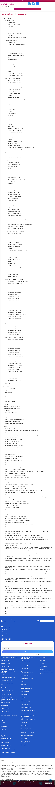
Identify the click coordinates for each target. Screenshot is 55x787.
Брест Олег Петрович (11, 412)
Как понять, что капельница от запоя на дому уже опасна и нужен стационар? (26, 531)
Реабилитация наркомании (15, 128)
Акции (7, 390)
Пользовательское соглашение (11, 408)
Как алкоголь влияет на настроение (15, 469)
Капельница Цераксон (14, 367)
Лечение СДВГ (12, 263)
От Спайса (10, 115)
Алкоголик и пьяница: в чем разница (15, 512)
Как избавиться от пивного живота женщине (17, 520)
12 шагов (10, 122)
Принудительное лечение (15, 53)
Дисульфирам (11, 181)
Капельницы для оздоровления (14, 279)
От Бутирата (11, 117)
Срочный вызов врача (47, 620)
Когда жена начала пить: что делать (15, 473)
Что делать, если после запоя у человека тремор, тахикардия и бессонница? (26, 564)
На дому (10, 49)
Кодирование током (13, 198)
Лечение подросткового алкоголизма (18, 61)
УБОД (9, 71)
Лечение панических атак (15, 244)
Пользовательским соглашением (34, 783)
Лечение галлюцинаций (14, 267)
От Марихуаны (12, 109)
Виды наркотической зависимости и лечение (17, 514)
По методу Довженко (13, 162)
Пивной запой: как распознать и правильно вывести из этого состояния (24, 471)
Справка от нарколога (13, 97)
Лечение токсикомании (14, 145)
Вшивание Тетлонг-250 (14, 192)
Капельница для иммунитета (15, 285)
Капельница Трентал (13, 369)
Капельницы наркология (12, 323)
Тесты (4, 611)
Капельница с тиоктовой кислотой (17, 312)
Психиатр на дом (12, 235)
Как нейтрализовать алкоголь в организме (16, 529)
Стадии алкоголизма (10, 450)
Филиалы (42, 669)
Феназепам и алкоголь (11, 443)
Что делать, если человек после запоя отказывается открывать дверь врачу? (26, 571)
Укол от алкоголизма (13, 175)
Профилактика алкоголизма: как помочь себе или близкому (21, 430)
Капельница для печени (14, 290)
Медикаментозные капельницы (14, 337)
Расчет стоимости (10, 401)
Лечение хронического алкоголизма (17, 46)
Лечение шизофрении (14, 246)
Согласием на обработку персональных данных (15, 783)
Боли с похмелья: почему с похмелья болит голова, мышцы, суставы (23, 490)
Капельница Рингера (13, 352)
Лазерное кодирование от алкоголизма (18, 190)
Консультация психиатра (14, 233)
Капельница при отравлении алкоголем (18, 326)
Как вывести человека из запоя (13, 465)
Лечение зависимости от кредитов (17, 255)
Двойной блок (11, 188)
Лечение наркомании (11, 102)
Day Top (10, 124)
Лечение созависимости (14, 89)
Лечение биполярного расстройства (17, 259)
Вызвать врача (27, 9)
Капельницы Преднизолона (15, 339)
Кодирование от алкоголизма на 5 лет (18, 222)
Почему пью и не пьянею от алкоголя (15, 516)
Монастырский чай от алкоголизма (14, 522)
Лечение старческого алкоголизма (17, 66)
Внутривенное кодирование (15, 226)
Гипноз (9, 57)
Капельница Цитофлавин (14, 320)
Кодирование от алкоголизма (13, 160)
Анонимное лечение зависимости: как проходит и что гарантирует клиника (25, 605)
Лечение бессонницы (13, 270)
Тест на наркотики (12, 143)
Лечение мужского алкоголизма (16, 64)
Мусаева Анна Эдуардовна (12, 417)
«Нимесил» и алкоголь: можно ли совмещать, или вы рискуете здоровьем (25, 553)
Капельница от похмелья (14, 28)
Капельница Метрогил (14, 378)
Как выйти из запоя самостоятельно (15, 452)
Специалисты (6, 410)
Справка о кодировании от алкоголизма (16, 518)
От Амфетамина (12, 113)
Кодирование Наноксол (14, 213)
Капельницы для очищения (13, 308)
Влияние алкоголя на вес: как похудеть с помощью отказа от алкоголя (24, 537)
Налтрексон (11, 155)
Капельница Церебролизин (15, 365)
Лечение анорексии (13, 257)
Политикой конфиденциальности (9, 784)
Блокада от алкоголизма (14, 196)
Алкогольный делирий (11, 447)
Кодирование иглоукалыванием (16, 170)
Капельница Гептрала (13, 359)
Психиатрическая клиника (15, 238)
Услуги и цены (7, 18)
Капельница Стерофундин (15, 371)
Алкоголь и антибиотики (12, 507)
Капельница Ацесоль (13, 334)
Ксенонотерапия (12, 59)
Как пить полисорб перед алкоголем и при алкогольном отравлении (24, 435)
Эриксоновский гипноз (14, 194)
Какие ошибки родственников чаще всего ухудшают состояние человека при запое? (28, 558)
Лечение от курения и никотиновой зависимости (21, 147)
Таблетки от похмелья (11, 432)
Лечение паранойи (13, 274)
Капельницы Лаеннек (13, 346)
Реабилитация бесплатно (15, 141)
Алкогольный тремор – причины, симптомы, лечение (19, 499)
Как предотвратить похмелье (13, 482)
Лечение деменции (13, 240)
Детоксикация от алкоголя (15, 33)
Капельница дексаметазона (15, 356)
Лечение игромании (13, 252)
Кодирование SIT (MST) (14, 209)
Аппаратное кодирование (15, 217)
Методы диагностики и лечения (14, 397)
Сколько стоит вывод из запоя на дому (15, 488)
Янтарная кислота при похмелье (14, 445)
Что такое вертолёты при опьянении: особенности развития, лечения (24, 494)
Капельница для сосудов (14, 294)
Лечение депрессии (13, 242)
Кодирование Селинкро (14, 215)
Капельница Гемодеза (14, 348)
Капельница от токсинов (14, 330)
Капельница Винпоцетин (14, 332)
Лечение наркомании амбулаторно (17, 149)
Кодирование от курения (14, 157)
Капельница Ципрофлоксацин (16, 361)
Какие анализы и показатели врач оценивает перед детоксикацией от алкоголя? (27, 576)
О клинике (6, 386)
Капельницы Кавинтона (14, 341)
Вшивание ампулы (13, 166)
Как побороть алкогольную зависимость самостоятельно (20, 524)
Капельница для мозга (14, 288)
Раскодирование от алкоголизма (16, 179)
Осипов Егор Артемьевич (12, 415)
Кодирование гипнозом (14, 177)
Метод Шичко (11, 126)
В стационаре (11, 22)
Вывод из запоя (9, 20)
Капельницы (8, 383)
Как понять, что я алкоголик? (13, 533)
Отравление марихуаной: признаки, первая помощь (19, 484)
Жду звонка (27, 651)
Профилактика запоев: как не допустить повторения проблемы (22, 535)
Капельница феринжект (14, 316)
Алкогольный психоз (11, 545)
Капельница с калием (13, 298)
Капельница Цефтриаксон (15, 363)
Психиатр (10, 248)
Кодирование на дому (14, 164)
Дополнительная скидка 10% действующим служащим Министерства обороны (27, 0)
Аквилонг (10, 183)
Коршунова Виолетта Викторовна (14, 419)
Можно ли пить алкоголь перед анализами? (17, 503)
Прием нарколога (12, 91)
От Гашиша (11, 107)
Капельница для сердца (14, 292)
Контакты (5, 404)
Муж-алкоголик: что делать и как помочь (16, 475)
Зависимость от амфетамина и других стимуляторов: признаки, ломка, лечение (26, 588)
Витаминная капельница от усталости (18, 281)
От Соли (10, 111)
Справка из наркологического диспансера (16, 486)
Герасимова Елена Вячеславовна (14, 423)
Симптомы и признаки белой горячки (15, 439)
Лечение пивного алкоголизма (16, 55)
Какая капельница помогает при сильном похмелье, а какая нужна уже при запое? (27, 569)
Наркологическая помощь (12, 78)
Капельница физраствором (15, 318)
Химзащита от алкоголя (14, 211)
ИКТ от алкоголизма (13, 200)
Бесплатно (10, 139)
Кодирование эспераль (14, 173)
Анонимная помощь (13, 84)
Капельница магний (13, 300)
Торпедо (10, 168)
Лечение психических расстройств (14, 231)
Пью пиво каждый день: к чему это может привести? (19, 543)
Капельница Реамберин (14, 373)
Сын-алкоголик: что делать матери (14, 460)
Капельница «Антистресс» (15, 310)
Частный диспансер (13, 137)
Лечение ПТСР (12, 265)
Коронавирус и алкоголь (12, 462)
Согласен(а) (48, 783)
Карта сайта (42, 675)
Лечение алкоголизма (11, 40)
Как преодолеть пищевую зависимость (16, 509)
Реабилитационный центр (15, 87)
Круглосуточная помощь (14, 82)
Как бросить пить (10, 454)
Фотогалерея (8, 392)
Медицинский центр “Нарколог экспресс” (8, 4)
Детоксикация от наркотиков (15, 73)
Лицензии (8, 394)
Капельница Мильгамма (14, 376)
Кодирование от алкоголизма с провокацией (20, 224)
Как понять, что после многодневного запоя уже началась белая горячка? (25, 574)
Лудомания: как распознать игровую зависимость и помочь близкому (24, 596)
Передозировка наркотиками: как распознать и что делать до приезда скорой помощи (28, 590)
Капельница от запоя (13, 31)
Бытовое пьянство (10, 428)
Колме (9, 207)
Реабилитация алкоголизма (15, 51)
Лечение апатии (12, 261)
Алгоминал (11, 185)
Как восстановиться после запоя (14, 456)
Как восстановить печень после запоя (15, 501)
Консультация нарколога (14, 80)
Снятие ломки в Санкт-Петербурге (9, 692)
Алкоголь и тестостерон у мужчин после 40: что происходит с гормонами (25, 550)
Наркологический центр (14, 93)
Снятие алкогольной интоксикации (17, 37)
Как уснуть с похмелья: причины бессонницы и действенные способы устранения (27, 497)
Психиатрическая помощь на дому (17, 250)
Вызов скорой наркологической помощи (19, 99)
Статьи (5, 426)
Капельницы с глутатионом (15, 344)
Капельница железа (13, 296)
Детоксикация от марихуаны (15, 75)
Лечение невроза (12, 272)
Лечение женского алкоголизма (16, 44)
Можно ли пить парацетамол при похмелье (17, 477)
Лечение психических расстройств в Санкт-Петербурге (29, 716)
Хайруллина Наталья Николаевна (14, 421)
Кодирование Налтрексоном (15, 228)
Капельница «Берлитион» (15, 283)
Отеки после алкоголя (11, 458)
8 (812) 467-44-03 (5, 6)
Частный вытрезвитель (14, 24)
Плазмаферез (11, 35)
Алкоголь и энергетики (11, 505)
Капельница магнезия (14, 305)
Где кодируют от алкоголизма (13, 527)
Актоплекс (10, 202)
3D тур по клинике (10, 388)
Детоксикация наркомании (15, 130)
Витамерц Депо (12, 205)
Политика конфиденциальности (12, 406)
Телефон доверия (12, 95)
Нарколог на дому (12, 26)
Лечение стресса (12, 276)
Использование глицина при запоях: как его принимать (20, 492)
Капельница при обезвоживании (17, 328)
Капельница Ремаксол (14, 350)
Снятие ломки (9, 69)
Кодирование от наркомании (13, 152)
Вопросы (5, 613)
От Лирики (10, 105)
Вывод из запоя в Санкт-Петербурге (9, 657)
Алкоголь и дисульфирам (12, 441)
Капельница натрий (13, 303)
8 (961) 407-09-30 (50, 6)
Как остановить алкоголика (12, 479)
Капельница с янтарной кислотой (17, 314)
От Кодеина (11, 120)
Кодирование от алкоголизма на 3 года (18, 220)
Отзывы (7, 399)
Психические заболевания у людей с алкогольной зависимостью (23, 467)
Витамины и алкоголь (11, 437)
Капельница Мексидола (14, 354)
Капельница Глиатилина (14, 380)
